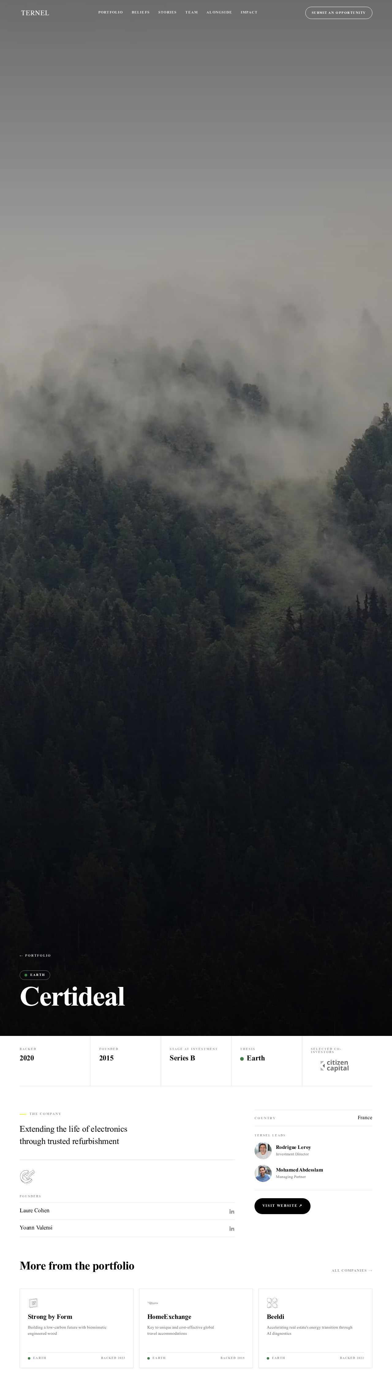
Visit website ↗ (282, 1206)
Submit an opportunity (339, 13)
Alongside (219, 12)
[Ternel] (35, 13)
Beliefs (141, 12)
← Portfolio (35, 955)
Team (191, 12)
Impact (249, 12)
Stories (167, 12)
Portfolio (110, 12)
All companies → (352, 1271)
